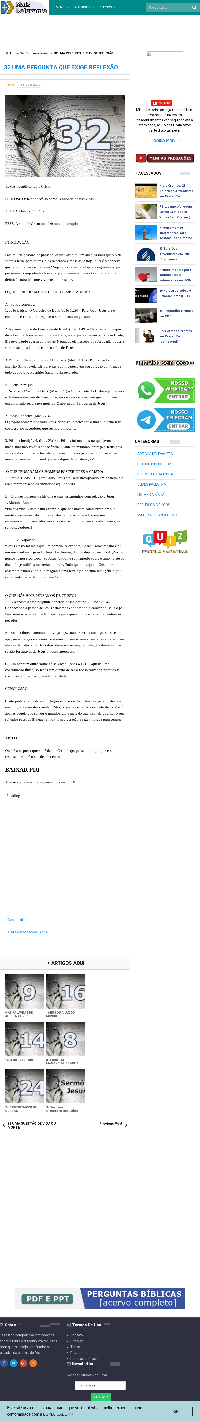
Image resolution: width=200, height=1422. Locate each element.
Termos (76, 1347)
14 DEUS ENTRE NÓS (19, 1060)
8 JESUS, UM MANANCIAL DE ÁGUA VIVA (62, 1063)
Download (15, 920)
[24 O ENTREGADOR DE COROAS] (24, 1086)
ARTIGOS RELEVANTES (155, 454)
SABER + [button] (65, 1414)
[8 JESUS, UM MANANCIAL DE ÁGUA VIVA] (65, 1039)
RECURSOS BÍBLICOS (153, 505)
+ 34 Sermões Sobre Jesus (27, 932)
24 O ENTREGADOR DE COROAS (21, 1109)
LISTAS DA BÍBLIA (151, 495)
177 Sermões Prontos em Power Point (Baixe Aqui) (175, 336)
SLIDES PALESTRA (151, 484)
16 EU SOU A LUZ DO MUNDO (60, 1014)
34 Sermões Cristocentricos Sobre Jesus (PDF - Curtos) (62, 1111)
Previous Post (110, 1123)
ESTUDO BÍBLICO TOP (154, 464)
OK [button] (176, 1411)
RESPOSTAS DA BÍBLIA (155, 474)
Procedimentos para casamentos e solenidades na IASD (175, 275)
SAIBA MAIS (165, 140)
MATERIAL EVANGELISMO (157, 515)
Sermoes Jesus (30, 84)
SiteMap (76, 1341)
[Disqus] (65, 1200)
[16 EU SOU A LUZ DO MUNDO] (65, 991)
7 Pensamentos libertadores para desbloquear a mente (175, 233)
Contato (76, 1335)
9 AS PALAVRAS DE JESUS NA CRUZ (19, 1014)
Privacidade (79, 1353)
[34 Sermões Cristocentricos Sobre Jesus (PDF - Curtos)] (65, 1086)
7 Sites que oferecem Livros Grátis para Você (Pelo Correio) (175, 212)
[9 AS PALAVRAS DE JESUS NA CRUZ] (24, 991)
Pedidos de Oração (85, 1359)
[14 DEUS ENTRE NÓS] (24, 1039)
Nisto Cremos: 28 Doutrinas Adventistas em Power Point (176, 191)
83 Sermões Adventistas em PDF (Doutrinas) (174, 254)
